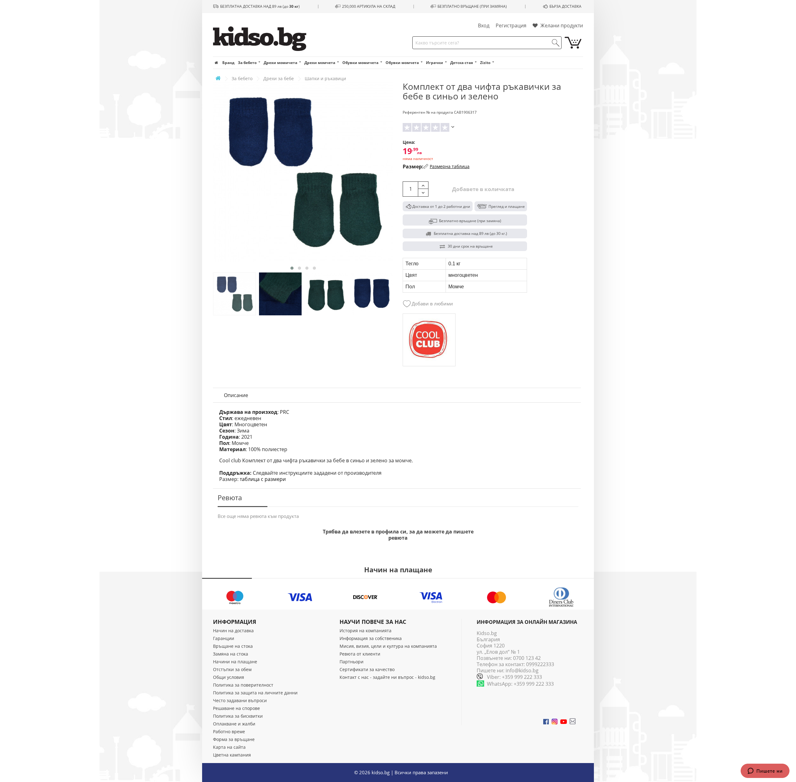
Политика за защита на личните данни (255, 693)
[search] (555, 43)
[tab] (236, 395)
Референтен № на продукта (428, 112)
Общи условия (228, 677)
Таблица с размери (263, 479)
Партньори (351, 662)
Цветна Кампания (232, 755)
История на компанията (365, 630)
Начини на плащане (235, 662)
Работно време (229, 731)
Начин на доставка (233, 630)
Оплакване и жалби (234, 724)
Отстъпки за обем (232, 669)
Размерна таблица (450, 166)
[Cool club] (429, 340)
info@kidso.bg (522, 670)
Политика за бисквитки (238, 716)
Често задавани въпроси (240, 700)
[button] (292, 268)
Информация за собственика (371, 638)
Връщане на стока (233, 646)
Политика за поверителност (243, 685)
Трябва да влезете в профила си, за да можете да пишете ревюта (398, 534)
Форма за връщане (234, 739)
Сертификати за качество (367, 669)
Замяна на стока (230, 654)
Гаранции (223, 638)
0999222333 (540, 664)
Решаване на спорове (236, 708)
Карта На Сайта (229, 747)
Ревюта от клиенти (360, 654)
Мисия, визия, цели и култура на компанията (388, 646)
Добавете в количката (482, 189)
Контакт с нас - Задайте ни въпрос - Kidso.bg (387, 677)
